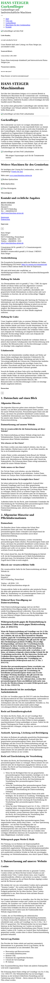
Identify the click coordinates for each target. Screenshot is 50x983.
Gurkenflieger (11, 23)
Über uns (9, 21)
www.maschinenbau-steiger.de (21, 175)
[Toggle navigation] (2, 15)
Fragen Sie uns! (17, 172)
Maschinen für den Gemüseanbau (18, 25)
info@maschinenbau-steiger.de (12, 213)
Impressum (5, 217)
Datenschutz (5, 219)
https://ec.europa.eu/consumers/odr (34, 264)
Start (7, 19)
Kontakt (9, 27)
